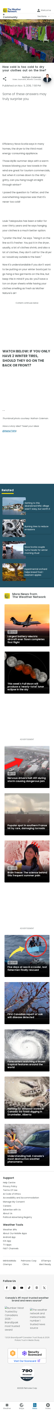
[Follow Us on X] (44, 1288)
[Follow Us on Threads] (36, 1288)
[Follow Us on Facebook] (6, 1288)
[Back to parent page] (10, 14)
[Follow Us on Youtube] (22, 1288)
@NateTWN (9, 431)
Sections (42, 16)
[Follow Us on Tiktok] (29, 1288)
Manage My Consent (14, 1201)
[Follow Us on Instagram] (14, 1288)
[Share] (4, 79)
